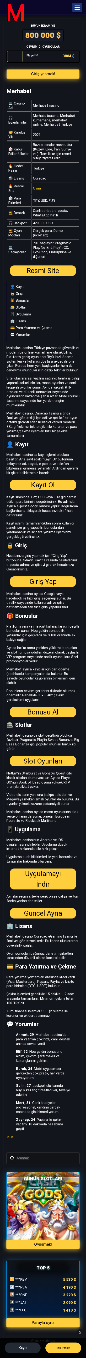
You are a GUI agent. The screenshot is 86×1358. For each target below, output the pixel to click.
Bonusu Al (43, 712)
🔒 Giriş (16, 293)
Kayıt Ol (43, 485)
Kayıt (23, 1348)
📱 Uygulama (20, 314)
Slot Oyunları (42, 761)
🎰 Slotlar (18, 307)
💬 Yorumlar (20, 335)
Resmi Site (43, 271)
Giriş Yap (43, 582)
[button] (77, 7)
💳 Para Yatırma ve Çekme (31, 328)
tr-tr (9, 1137)
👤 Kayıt (17, 287)
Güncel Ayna (43, 913)
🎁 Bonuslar (20, 300)
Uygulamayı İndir (43, 879)
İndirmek (63, 1348)
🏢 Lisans (18, 321)
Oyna (37, 188)
